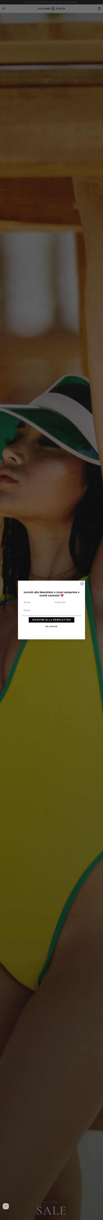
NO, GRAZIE (52, 626)
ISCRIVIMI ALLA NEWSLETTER (51, 620)
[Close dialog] (82, 583)
